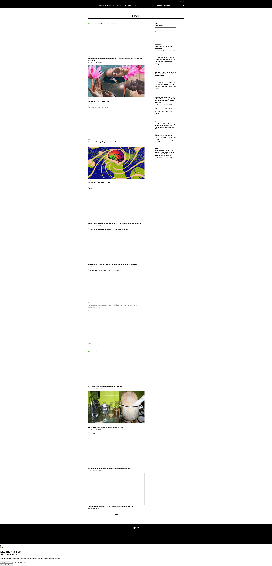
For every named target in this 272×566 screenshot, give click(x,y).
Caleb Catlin (169, 77)
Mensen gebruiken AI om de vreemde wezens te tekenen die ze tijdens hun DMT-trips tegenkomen (115, 59)
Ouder (116, 515)
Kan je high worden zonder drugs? (99, 101)
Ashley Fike (168, 52)
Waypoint (130, 5)
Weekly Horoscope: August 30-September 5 (165, 47)
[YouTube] (181, 5)
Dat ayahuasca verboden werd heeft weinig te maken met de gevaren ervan (112, 264)
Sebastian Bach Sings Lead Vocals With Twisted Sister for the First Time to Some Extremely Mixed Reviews (164, 153)
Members (137, 5)
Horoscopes (158, 44)
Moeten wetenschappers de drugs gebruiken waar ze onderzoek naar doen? (112, 346)
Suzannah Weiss (99, 103)
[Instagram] (175, 5)
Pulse (106, 5)
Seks (89, 465)
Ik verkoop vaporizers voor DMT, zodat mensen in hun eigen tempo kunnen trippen (115, 223)
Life (110, 5)
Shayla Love (98, 307)
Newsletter (167, 5)
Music (125, 5)
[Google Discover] (183, 5)
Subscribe (159, 5)
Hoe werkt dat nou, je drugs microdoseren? (102, 142)
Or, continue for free (7, 565)
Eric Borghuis (99, 429)
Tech (114, 5)
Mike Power (98, 225)
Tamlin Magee (99, 62)
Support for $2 (5, 562)
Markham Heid (99, 184)
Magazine (101, 5)
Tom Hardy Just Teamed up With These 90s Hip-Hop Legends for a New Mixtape (165, 74)
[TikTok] (178, 5)
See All (156, 23)
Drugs (89, 98)
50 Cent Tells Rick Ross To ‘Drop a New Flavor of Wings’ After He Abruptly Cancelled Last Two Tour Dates (165, 99)
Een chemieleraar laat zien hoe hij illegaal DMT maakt (105, 386)
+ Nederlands (181, 1)
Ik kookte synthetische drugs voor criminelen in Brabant (106, 427)
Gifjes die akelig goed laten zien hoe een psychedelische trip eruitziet (110, 506)
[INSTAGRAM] (134, 532)
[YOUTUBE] (140, 532)
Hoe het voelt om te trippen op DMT (99, 182)
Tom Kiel (98, 266)
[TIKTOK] (137, 532)
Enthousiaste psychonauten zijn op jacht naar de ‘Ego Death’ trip (109, 468)
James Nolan (98, 470)
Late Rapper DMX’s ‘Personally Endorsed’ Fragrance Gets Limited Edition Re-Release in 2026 (165, 126)
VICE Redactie (99, 388)
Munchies (119, 5)
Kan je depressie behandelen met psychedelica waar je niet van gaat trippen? (113, 305)
